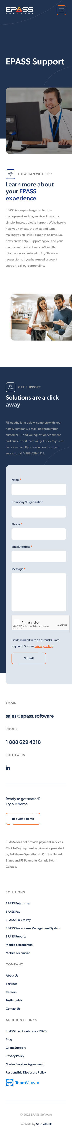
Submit (29, 658)
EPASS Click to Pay (18, 920)
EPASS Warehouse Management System (33, 928)
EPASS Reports (16, 936)
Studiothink (44, 1124)
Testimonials (14, 1000)
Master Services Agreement (25, 1064)
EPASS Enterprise (18, 903)
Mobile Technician (18, 953)
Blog (9, 1039)
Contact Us (13, 1008)
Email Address (22, 546)
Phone (17, 524)
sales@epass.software (30, 716)
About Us (12, 975)
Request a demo (23, 819)
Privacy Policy (44, 646)
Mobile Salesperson (19, 945)
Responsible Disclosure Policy (26, 1072)
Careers (11, 992)
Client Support (16, 1047)
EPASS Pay (13, 911)
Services (11, 984)
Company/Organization (27, 502)
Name (17, 480)
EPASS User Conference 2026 (26, 1031)
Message (18, 569)
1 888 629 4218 (23, 742)
